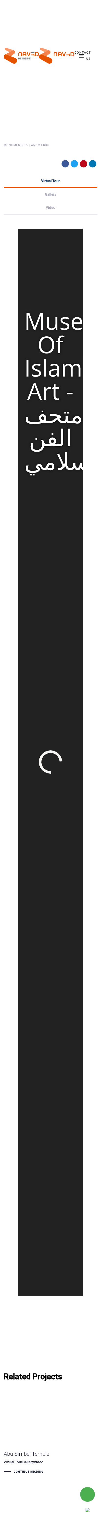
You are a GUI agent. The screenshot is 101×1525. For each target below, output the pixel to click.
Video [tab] (50, 208)
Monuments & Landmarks (27, 145)
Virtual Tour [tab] (50, 181)
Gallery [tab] (50, 194)
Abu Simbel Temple (40, 1435)
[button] (50, 29)
